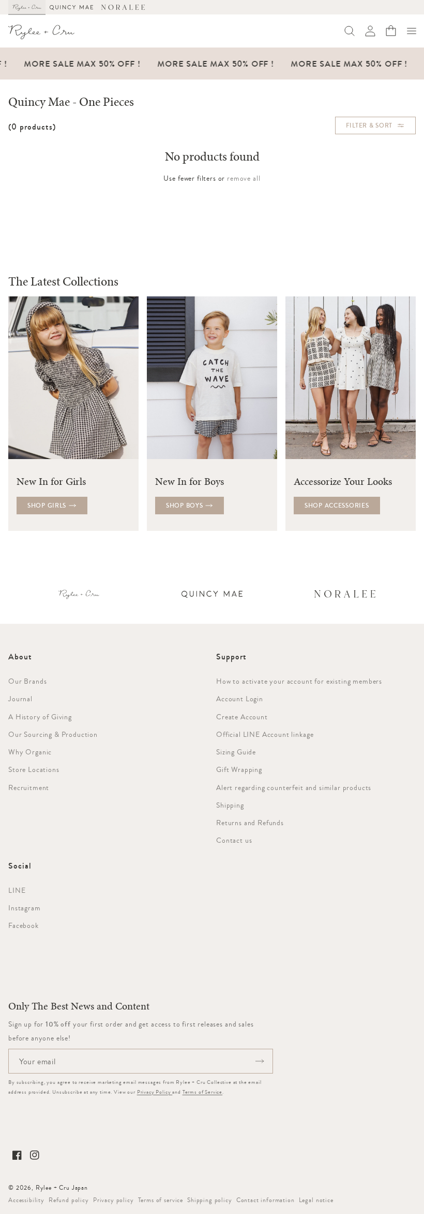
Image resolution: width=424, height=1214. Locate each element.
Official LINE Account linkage (264, 734)
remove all (243, 178)
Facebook (23, 925)
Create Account (242, 716)
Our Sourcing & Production (53, 734)
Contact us (234, 840)
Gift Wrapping (239, 769)
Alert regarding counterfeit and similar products (293, 787)
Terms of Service (202, 1092)
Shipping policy (209, 1200)
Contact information (265, 1200)
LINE (16, 890)
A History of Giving (40, 716)
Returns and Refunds (250, 822)
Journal (20, 698)
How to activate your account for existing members (299, 681)
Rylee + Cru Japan (62, 1188)
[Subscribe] (259, 1061)
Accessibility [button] (26, 1200)
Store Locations (33, 769)
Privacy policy (113, 1200)
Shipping (230, 805)
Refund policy (69, 1200)
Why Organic (30, 751)
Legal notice (316, 1200)
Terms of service (160, 1200)
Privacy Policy (155, 1092)
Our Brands (27, 681)
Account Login (239, 698)
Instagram (24, 907)
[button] (411, 31)
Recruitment (28, 787)
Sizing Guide (236, 751)
